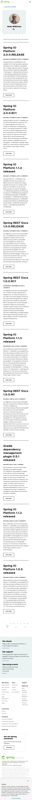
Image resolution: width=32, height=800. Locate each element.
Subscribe (9, 747)
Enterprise (5, 717)
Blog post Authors (10, 7)
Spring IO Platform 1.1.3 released (12, 338)
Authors (4, 713)
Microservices (6, 687)
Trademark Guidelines (17, 765)
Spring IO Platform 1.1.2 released (12, 513)
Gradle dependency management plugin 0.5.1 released (12, 453)
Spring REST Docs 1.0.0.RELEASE (15, 224)
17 (17, 623)
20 (27, 623)
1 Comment (20, 464)
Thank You (5, 729)
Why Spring (5, 682)
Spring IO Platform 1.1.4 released (12, 168)
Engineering (7, 285)
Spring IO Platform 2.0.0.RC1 (10, 109)
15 (10, 623)
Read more (9, 95)
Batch (3, 703)
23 (24, 627)
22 (16, 627)
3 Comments (25, 59)
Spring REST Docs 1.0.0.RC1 (15, 279)
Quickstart (15, 685)
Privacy (10, 765)
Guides (14, 687)
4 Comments (24, 176)
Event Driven (5, 692)
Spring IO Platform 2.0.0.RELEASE (13, 51)
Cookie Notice (14, 795)
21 (7, 627)
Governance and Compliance (10, 724)
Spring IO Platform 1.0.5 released (13, 569)
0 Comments (22, 521)
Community (5, 709)
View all (4, 673)
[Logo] (8, 2)
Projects (24, 682)
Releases (6, 59)
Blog (23, 688)
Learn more (5, 648)
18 (20, 623)
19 (24, 623)
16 (14, 623)
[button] (30, 2)
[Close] (27, 781)
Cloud (3, 694)
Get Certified (15, 692)
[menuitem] (30, 2)
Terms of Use (5, 765)
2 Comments (24, 117)
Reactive (4, 689)
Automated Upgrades (8, 721)
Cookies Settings (16, 798)
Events (4, 711)
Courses (14, 689)
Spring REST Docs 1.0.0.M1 (15, 392)
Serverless (5, 701)
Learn (13, 682)
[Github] (14, 29)
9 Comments (21, 399)
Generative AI (5, 685)
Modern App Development (9, 726)
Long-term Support (7, 719)
